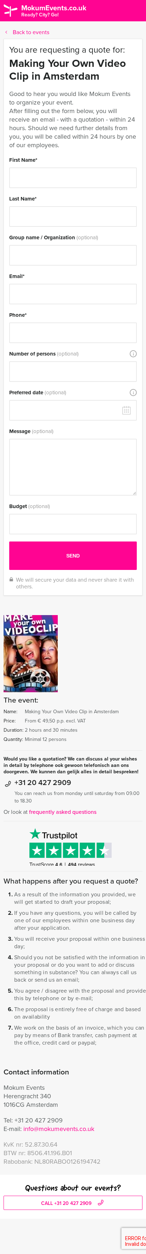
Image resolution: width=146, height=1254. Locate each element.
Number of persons (44, 354)
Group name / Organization (53, 237)
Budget (29, 506)
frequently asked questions (62, 812)
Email (16, 276)
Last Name (22, 199)
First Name (23, 160)
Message (31, 431)
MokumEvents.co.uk (53, 10)
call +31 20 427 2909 (67, 1203)
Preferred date (37, 392)
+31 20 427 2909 (43, 782)
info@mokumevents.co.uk (58, 1128)
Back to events (31, 32)
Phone (18, 315)
